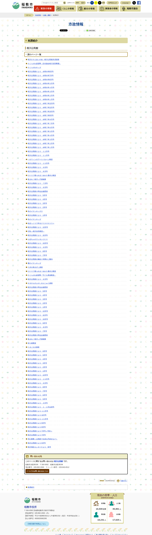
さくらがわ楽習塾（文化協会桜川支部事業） (44, 63)
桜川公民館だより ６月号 (38, 187)
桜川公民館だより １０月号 (38, 163)
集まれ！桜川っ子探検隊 (37, 179)
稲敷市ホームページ (22, 5)
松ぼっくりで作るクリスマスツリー (41, 223)
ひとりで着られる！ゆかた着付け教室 (42, 175)
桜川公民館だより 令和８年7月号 (41, 75)
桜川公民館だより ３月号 (38, 403)
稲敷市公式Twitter (134, 3)
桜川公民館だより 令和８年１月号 (41, 99)
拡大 (83, 3)
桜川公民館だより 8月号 (37, 251)
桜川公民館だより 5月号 (37, 195)
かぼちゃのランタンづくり (38, 239)
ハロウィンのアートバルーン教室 (40, 159)
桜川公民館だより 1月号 (37, 215)
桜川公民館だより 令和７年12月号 (41, 103)
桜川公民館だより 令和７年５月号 (41, 131)
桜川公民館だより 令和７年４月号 (41, 135)
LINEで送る (91, 30)
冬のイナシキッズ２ (35, 211)
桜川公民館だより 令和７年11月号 (41, 107)
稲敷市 (32, 500)
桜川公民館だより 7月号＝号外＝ (40, 431)
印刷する (123, 481)
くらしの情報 (65, 9)
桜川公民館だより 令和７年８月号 (41, 119)
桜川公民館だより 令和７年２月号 (41, 143)
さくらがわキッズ (34, 67)
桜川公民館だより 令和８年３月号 (41, 91)
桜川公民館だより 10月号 (38, 243)
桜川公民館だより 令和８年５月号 (41, 83)
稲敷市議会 (130, 9)
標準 (77, 3)
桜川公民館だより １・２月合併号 (41, 407)
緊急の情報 (44, 9)
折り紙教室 (32, 343)
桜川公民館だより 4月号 (37, 199)
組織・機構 (47, 15)
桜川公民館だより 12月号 (38, 227)
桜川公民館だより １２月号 (38, 151)
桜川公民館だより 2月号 (37, 207)
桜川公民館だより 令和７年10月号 (41, 111)
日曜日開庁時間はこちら (37, 524)
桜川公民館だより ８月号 (38, 171)
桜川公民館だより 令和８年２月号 (41, 95)
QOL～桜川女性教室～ (36, 231)
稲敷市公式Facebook (139, 3)
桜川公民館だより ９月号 (38, 167)
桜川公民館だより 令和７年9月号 (41, 115)
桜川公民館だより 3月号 (37, 203)
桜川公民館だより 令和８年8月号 (41, 71)
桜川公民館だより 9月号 (37, 323)
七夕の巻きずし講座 (35, 267)
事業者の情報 (108, 9)
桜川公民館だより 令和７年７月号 (41, 123)
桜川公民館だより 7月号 (37, 255)
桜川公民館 (58, 461)
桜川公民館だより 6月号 (37, 351)
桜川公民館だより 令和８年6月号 (41, 79)
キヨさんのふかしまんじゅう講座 (40, 283)
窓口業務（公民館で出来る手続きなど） (43, 439)
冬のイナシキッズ (34, 219)
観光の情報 (87, 9)
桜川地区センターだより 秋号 (39, 447)
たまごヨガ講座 (33, 347)
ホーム (28, 15)
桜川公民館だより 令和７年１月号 (41, 147)
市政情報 (38, 15)
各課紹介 (31, 487)
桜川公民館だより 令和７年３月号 (41, 139)
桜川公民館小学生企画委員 (38, 191)
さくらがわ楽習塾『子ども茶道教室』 (42, 275)
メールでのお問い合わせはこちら (37, 471)
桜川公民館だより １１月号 (38, 155)
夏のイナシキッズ (34, 263)
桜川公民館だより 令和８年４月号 (41, 87)
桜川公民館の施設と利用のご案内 (40, 259)
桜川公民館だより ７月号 (38, 183)
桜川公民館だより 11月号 (38, 235)
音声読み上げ (112, 3)
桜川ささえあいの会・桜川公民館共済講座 (43, 59)
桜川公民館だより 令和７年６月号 (41, 127)
